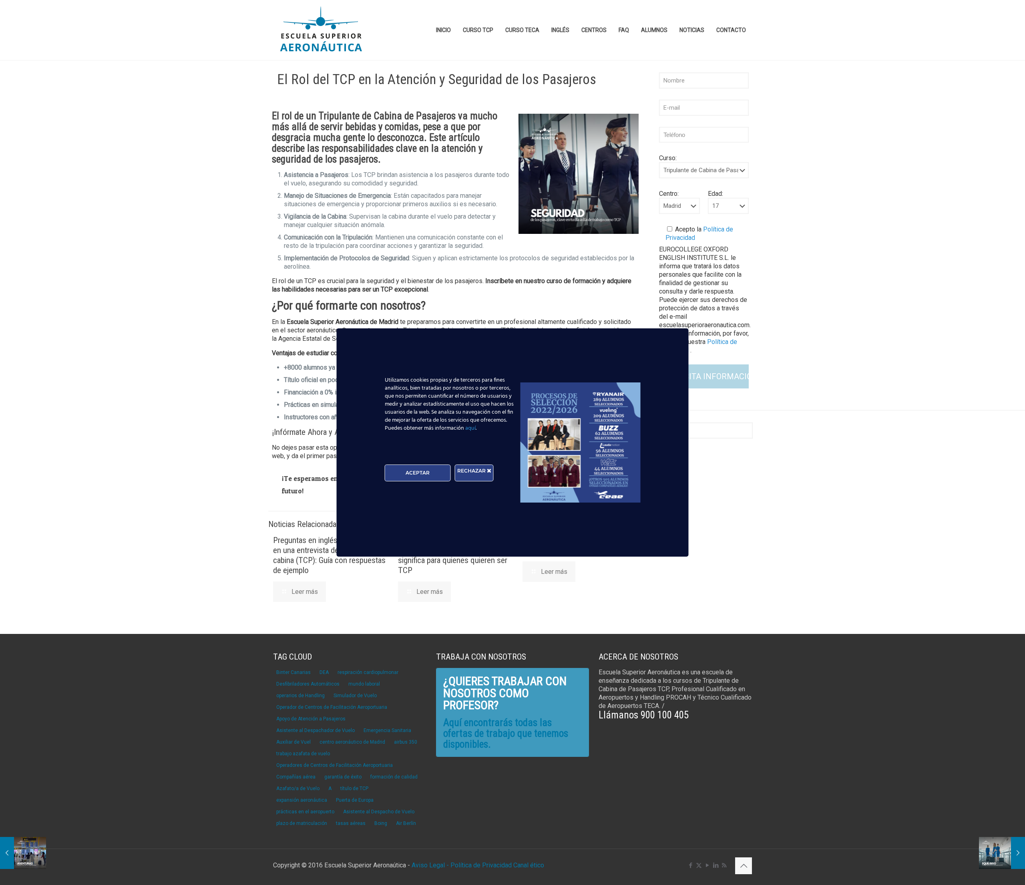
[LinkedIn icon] (716, 865)
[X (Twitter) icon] (699, 865)
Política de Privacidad (481, 865)
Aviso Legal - (430, 865)
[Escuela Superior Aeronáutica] (321, 30)
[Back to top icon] (743, 865)
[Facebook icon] (690, 865)
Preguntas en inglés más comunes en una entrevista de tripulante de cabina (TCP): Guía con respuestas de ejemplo (329, 555)
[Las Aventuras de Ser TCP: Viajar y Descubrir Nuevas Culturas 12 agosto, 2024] (23, 853)
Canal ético (528, 865)
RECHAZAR (472, 471)
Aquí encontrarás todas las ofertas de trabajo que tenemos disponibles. (505, 733)
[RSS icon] (724, 865)
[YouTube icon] (707, 865)
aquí (470, 428)
